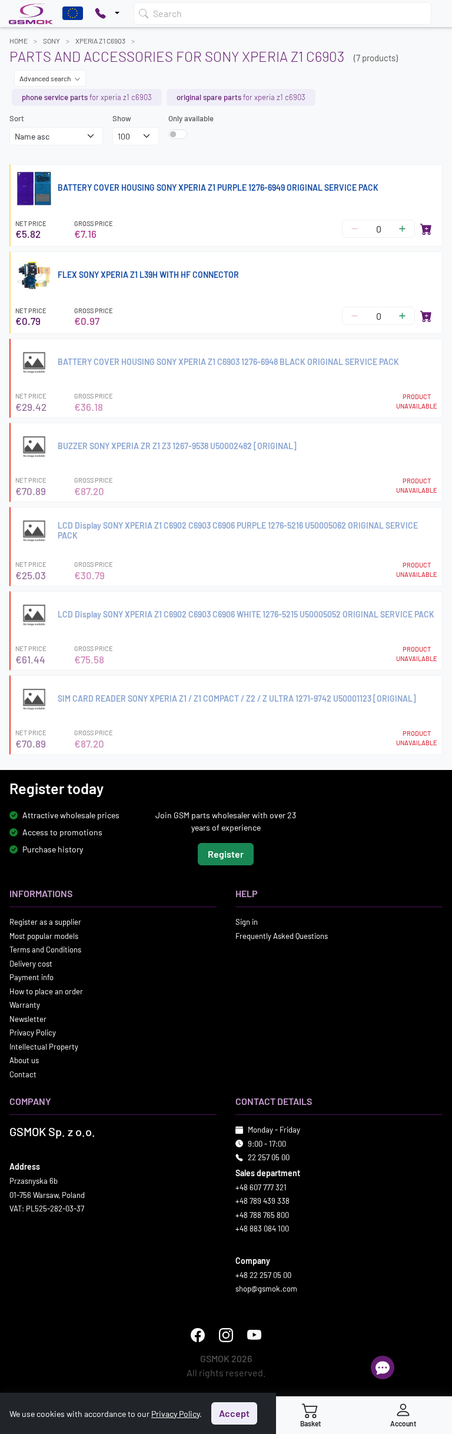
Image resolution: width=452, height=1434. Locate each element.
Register (226, 853)
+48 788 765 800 (262, 1215)
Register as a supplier (45, 922)
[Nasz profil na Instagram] (226, 1335)
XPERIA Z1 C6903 (100, 40)
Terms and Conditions (45, 949)
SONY (51, 40)
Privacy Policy (32, 1032)
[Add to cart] (426, 229)
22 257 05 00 (269, 1157)
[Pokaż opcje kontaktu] (107, 13)
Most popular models (43, 936)
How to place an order (46, 991)
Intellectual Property (43, 1046)
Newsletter (27, 1019)
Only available (191, 118)
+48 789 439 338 (262, 1201)
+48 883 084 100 (262, 1228)
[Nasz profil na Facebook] (198, 1335)
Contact (22, 1074)
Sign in (246, 922)
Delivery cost (30, 963)
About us (24, 1060)
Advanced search (45, 78)
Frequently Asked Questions (281, 936)
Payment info (31, 977)
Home (18, 40)
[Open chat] (382, 1367)
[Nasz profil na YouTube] (254, 1335)
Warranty (24, 1005)
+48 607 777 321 (261, 1187)
